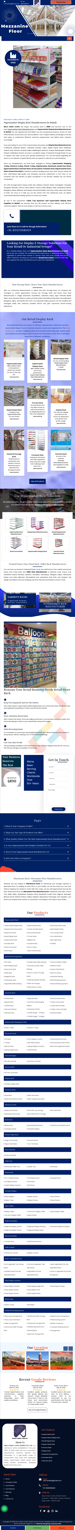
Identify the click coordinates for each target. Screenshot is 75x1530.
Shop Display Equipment (35, 1286)
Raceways (54, 1167)
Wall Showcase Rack (34, 1241)
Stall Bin (53, 943)
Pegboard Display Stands (12, 1230)
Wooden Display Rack (11, 1084)
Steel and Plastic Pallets (58, 962)
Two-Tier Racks (32, 1144)
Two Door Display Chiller (12, 1215)
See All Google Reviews (37, 1410)
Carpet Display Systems (12, 1185)
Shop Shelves (55, 1197)
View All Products (37, 481)
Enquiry (62, 1528)
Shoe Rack (8, 1095)
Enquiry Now (61, 2)
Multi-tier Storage (33, 983)
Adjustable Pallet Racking (13, 984)
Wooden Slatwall (10, 1061)
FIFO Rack (7, 962)
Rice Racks (31, 1182)
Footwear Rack (37, 455)
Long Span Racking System (59, 1327)
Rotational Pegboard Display (60, 1226)
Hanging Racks (55, 1178)
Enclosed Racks (32, 1140)
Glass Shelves (55, 1200)
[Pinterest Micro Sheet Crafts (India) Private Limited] (48, 1511)
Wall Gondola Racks (34, 926)
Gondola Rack (9, 943)
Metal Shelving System (58, 980)
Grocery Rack (37, 403)
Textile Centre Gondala (58, 1009)
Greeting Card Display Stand (60, 1125)
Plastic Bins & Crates (34, 987)
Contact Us (9, 1499)
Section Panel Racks (57, 969)
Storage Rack (55, 1330)
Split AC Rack (8, 1046)
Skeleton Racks (55, 966)
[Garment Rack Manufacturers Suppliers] (58, 543)
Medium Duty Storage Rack (59, 1316)
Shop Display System (11, 1290)
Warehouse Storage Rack (36, 1323)
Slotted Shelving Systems (59, 984)
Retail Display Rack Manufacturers (59, 533)
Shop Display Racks (34, 1293)
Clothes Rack (9, 998)
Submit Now (58, 809)
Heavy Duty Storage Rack (13, 1316)
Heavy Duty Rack (10, 969)
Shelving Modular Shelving (36, 980)
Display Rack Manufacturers (37, 532)
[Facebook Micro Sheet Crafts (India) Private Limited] (40, 1511)
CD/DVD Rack (32, 1050)
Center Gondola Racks (35, 929)
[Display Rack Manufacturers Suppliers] (37, 523)
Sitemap (8, 1492)
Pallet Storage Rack (11, 1323)
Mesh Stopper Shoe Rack (35, 1099)
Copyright (6, 1522)
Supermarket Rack (14, 364)
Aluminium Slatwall (33, 1061)
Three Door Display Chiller (36, 1212)
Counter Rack (9, 1241)
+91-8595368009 (48, 1488)
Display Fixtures (32, 1200)
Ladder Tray (31, 1167)
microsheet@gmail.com (11, 4)
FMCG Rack (8, 951)
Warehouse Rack (10, 980)
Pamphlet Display (33, 1129)
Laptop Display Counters (35, 1046)
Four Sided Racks (56, 936)
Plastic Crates (9, 1305)
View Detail (13, 377)
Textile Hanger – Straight (35, 1016)
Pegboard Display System (13, 1226)
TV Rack (7, 1043)
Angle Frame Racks (11, 1140)
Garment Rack (61, 454)
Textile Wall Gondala (57, 1006)
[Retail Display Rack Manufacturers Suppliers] (58, 523)
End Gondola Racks (34, 933)
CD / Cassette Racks (11, 1178)
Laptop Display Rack (11, 1050)
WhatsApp (38, 1528)
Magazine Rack (9, 976)
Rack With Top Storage (35, 1110)
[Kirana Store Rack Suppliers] (16, 543)
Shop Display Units (33, 1290)
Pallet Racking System (58, 1320)
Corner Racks (32, 936)
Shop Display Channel (11, 1286)
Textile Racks (8, 1006)
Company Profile (11, 1482)
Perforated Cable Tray (12, 1167)
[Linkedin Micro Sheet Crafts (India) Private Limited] (56, 1511)
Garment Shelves (10, 1009)
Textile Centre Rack (57, 1002)
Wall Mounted (9, 1013)
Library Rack (8, 1125)
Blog (6, 1495)
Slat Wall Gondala (33, 1043)
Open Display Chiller (57, 1212)
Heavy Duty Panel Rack (12, 1320)
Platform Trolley (32, 1028)
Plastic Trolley (9, 1028)
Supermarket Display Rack (37, 551)
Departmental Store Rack (13, 929)
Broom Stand (32, 947)
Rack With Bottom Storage (36, 1114)
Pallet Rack (8, 973)
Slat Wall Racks (55, 1110)
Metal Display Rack (10, 966)
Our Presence (10, 1489)
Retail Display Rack (61, 359)
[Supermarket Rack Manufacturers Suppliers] (16, 523)
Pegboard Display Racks (35, 1230)
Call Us (13, 1528)
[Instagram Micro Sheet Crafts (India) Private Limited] (52, 1511)
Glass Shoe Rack (33, 1095)
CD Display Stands (10, 1182)
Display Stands (32, 1197)
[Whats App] (4, 1508)
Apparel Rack (8, 1002)
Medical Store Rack (11, 1110)
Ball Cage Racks (55, 940)
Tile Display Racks (33, 1178)
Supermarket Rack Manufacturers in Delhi (49, 251)
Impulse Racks (32, 943)
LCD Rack (7, 1039)
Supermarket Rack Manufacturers (21, 129)
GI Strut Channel (10, 1155)
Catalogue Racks (10, 1129)
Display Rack (61, 410)
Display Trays (9, 1200)
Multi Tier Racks (55, 973)
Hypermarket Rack (14, 410)
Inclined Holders (55, 1013)
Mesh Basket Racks (56, 929)
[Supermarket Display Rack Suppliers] (37, 543)
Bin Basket (30, 1305)
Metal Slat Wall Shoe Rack (13, 1099)
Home (7, 1479)
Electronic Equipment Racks (60, 1046)
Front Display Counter (34, 1039)
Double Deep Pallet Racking (36, 962)
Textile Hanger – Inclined (35, 1013)
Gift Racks (30, 1185)
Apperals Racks (32, 998)
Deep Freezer (32, 1215)
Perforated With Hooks (58, 926)
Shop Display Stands (11, 1293)
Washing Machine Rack (58, 1039)
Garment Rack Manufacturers (58, 552)
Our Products (9, 1486)
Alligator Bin (31, 940)
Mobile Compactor (56, 1323)
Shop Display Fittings (57, 1286)
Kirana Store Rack (16, 551)
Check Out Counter (11, 1253)
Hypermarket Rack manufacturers (49, 505)
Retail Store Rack (46, 258)
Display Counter (32, 1253)
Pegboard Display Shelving (36, 1226)
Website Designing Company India (48, 1524)
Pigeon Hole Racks (10, 1144)
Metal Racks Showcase (12, 1114)
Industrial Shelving (56, 976)
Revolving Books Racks (35, 1125)
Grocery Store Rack (11, 1073)
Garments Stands (33, 1009)
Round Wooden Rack (57, 998)
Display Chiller (9, 1212)
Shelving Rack (32, 1330)
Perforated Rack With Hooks (60, 1043)
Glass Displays (9, 1197)
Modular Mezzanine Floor (35, 1327)
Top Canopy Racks (56, 933)
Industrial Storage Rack (50, 1454)
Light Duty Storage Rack (35, 1334)
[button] (5, 20)
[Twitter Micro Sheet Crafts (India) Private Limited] (44, 1511)
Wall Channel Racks (34, 951)
